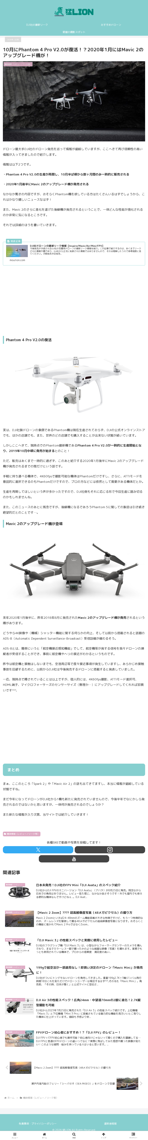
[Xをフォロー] (38, 849)
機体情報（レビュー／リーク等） (23, 833)
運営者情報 (110, 1123)
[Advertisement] (74, 300)
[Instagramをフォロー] (110, 849)
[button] (137, 735)
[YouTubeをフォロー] (74, 858)
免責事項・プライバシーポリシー (38, 1123)
